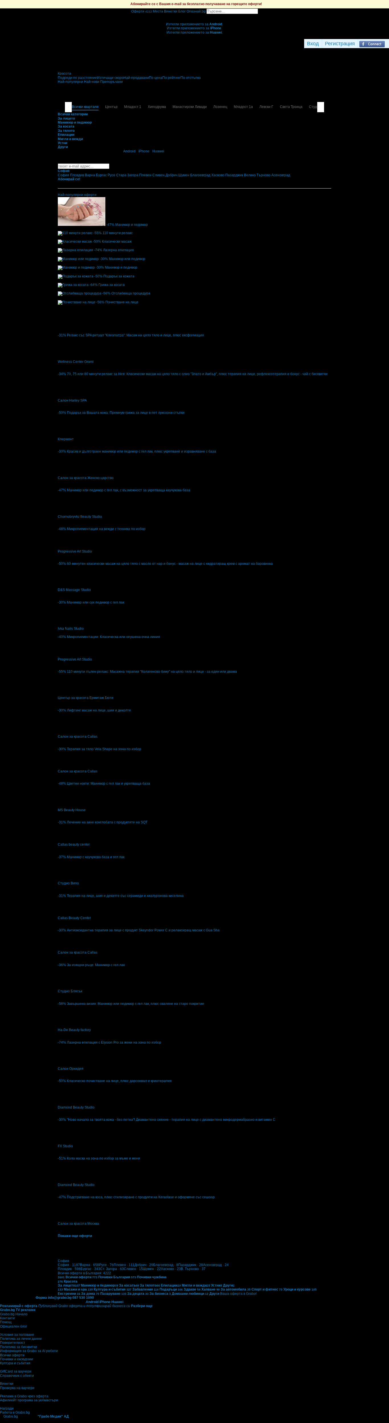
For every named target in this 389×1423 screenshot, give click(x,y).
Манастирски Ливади (190, 107)
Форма (41, 1298)
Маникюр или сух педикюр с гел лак (95, 602)
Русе (106, 1265)
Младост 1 (132, 107)
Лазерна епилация (118, 250)
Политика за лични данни (21, 1339)
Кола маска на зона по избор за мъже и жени (103, 1158)
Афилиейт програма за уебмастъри (29, 1400)
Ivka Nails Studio (71, 629)
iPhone (144, 151)
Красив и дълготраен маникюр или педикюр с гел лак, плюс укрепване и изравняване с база (141, 451)
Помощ (6, 1322)
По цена (155, 78)
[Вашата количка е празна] (194, 16)
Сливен (133, 1269)
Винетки (6, 1384)
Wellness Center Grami (76, 362)
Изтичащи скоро (110, 78)
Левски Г (266, 107)
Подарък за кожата (118, 276)
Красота (64, 73)
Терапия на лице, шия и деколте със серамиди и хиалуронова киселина (125, 896)
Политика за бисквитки (18, 1347)
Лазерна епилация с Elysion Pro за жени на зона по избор (114, 1042)
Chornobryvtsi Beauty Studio (80, 517)
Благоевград (165, 1265)
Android (129, 151)
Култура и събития (15, 1363)
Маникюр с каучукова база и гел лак (95, 857)
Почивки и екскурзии (16, 1359)
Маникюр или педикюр (127, 259)
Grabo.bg (10, 1416)
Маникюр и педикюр (131, 225)
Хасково (171, 1269)
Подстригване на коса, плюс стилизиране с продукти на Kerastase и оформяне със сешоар (141, 1197)
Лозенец (220, 107)
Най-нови (92, 82)
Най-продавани (136, 78)
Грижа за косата (112, 285)
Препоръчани (111, 82)
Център (111, 107)
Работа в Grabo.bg (15, 1412)
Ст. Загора (112, 1269)
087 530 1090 (83, 1298)
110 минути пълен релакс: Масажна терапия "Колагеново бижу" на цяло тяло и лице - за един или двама (152, 672)
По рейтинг (171, 78)
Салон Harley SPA (72, 400)
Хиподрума (157, 107)
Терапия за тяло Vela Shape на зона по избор (104, 749)
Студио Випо (68, 883)
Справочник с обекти (17, 1376)
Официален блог (13, 1326)
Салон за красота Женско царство (86, 478)
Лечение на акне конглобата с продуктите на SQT (107, 822)
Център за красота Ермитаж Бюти (85, 698)
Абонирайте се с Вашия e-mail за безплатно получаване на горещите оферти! (196, 4)
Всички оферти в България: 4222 (84, 1273)
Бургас (90, 1269)
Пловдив (69, 1269)
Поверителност (12, 1343)
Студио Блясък (70, 991)
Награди (7, 1408)
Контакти (7, 1318)
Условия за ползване (17, 1335)
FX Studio (65, 1146)
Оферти (141, 11)
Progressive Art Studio (75, 551)
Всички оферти (12, 1355)
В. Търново (193, 1269)
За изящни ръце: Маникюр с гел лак (96, 965)
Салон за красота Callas (77, 737)
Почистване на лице (121, 302)
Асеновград (216, 1265)
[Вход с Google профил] (387, 43)
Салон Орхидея (70, 1069)
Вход (313, 43)
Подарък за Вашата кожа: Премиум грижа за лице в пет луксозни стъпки (126, 413)
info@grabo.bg (59, 1298)
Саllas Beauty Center (74, 918)
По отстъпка (191, 78)
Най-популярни (71, 82)
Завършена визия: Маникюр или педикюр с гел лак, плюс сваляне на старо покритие (135, 1004)
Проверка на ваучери (17, 1388)
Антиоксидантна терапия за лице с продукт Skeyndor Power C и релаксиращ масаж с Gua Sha (143, 930)
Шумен (152, 1269)
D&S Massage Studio (74, 590)
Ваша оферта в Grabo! (238, 1294)
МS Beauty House (72, 810)
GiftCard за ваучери (15, 1371)
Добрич (143, 1265)
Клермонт (66, 439)
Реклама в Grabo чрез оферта (24, 1396)
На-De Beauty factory (74, 1030)
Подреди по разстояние (77, 78)
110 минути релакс (118, 233)
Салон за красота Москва (78, 1224)
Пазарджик (190, 1265)
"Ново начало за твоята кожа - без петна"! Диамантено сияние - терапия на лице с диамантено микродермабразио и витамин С (171, 1120)
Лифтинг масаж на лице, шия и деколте (99, 710)
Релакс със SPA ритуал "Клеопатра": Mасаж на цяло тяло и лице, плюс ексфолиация (135, 335)
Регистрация (340, 43)
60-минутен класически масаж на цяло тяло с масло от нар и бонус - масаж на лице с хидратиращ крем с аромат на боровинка (170, 564)
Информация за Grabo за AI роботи (29, 1351)
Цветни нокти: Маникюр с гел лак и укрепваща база (108, 784)
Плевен (124, 1265)
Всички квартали (85, 107)
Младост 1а (243, 107)
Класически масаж (117, 242)
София (69, 1265)
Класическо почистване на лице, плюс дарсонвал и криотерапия (119, 1081)
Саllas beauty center (74, 845)
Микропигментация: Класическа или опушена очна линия (113, 637)
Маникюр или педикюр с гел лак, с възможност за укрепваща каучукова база (128, 490)
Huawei (158, 151)
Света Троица (291, 107)
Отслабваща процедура (130, 293)
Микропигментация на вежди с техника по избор (106, 529)
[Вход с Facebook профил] (372, 43)
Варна (89, 1265)
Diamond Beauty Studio (76, 1107)
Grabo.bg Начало (14, 1314)
